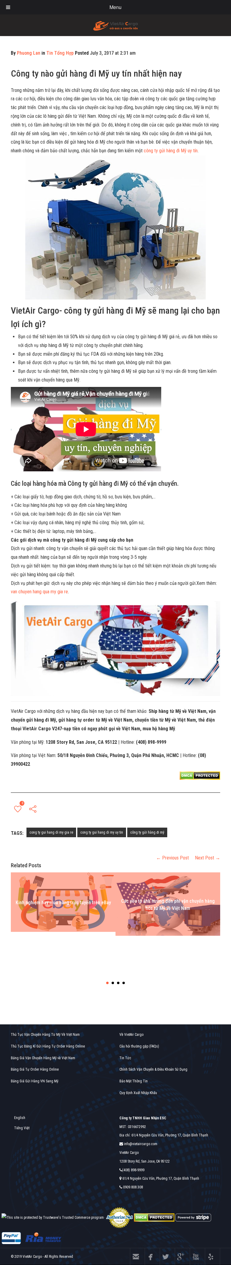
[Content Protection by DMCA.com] (200, 775)
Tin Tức (125, 1058)
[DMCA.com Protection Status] (154, 1217)
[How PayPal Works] (11, 1238)
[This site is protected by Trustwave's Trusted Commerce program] (53, 1217)
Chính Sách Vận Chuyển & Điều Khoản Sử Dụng (153, 1069)
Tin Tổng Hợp (60, 53)
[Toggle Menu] (8, 7)
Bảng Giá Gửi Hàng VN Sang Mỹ (34, 1081)
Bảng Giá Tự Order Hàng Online (35, 1069)
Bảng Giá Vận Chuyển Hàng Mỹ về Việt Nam (43, 1058)
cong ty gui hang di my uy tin (101, 832)
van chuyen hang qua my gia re (39, 591)
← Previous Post (172, 858)
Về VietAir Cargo (131, 1034)
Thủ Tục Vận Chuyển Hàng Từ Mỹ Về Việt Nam (45, 1034)
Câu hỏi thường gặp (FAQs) (139, 1046)
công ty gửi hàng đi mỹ (147, 832)
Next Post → (207, 858)
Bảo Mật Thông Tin (133, 1081)
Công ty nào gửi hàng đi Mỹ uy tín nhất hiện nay (96, 73)
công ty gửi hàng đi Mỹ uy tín (171, 151)
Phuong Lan (28, 53)
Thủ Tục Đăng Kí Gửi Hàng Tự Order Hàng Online (48, 1046)
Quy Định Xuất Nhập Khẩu (138, 1093)
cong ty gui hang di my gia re (51, 832)
